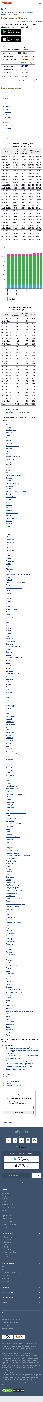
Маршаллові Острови (14, 754)
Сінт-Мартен (10, 941)
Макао (8, 730)
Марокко (9, 748)
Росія (8, 866)
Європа (8, 1074)
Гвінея (8, 547)
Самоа (8, 880)
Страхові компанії (7, 1328)
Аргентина (10, 448)
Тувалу (8, 968)
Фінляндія (9, 1006)
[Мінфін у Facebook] (8, 1140)
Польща (9, 845)
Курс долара (6, 1196)
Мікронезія (10, 775)
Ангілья (8, 440)
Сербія (8, 912)
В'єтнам (9, 521)
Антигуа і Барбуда (12, 446)
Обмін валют (6, 1267)
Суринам (9, 930)
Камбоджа (9, 649)
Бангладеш (10, 459)
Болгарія (9, 478)
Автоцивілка (6, 1325)
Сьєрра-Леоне (11, 936)
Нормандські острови (14, 794)
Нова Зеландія (11, 786)
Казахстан (9, 644)
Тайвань (9, 947)
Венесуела (10, 515)
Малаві (8, 735)
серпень (8, 117)
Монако (8, 764)
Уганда (8, 976)
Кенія (8, 663)
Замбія (8, 606)
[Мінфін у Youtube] (34, 1140)
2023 (5, 135)
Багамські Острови (13, 456)
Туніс (8, 971)
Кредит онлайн (7, 1221)
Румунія (9, 872)
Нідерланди (10, 802)
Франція (9, 997)
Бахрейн (9, 465)
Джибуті (8, 577)
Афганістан (10, 454)
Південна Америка (12, 1081)
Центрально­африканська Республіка (19, 1011)
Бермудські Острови (13, 475)
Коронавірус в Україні (14, 1058)
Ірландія (9, 628)
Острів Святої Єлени (13, 823)
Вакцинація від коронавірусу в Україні (20, 1066)
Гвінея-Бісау (10, 550)
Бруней (8, 494)
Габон (8, 526)
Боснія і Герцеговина (13, 483)
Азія (6, 1076)
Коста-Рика (10, 676)
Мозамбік (9, 759)
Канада (8, 655)
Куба (7, 681)
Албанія (9, 432)
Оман (8, 815)
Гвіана (8, 545)
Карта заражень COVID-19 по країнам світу (22, 1055)
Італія (8, 636)
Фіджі (8, 1000)
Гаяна (8, 534)
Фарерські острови (13, 989)
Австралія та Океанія (13, 1085)
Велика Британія (12, 513)
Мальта (8, 743)
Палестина (10, 831)
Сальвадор (10, 877)
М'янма (8, 772)
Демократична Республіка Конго (18, 574)
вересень (8, 120)
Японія (8, 1035)
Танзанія (9, 949)
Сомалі (8, 925)
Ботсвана (9, 486)
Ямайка (8, 1032)
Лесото (8, 700)
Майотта (9, 727)
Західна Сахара (12, 609)
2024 (5, 138)
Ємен (8, 604)
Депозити (5, 1213)
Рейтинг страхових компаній (11, 1322)
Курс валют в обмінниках (10, 1270)
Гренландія (10, 561)
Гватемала (10, 542)
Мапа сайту (7, 1122)
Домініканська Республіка (15, 582)
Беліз (8, 470)
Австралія (9, 424)
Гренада (9, 558)
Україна (8, 984)
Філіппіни (9, 1003)
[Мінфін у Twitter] (21, 1140)
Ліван (8, 711)
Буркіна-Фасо (11, 497)
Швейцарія (10, 1024)
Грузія (8, 566)
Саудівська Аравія (12, 888)
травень (8, 109)
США (7, 874)
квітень (7, 106)
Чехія (8, 1016)
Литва (8, 703)
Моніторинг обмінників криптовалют (13, 1227)
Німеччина (10, 807)
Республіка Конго (12, 861)
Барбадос (9, 462)
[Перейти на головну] (7, 2)
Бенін (8, 472)
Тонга (8, 963)
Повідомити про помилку (22, 1182)
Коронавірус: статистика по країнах (19, 1048)
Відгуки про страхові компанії (11, 1319)
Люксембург (10, 706)
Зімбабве (9, 612)
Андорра (9, 443)
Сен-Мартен (10, 896)
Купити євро (6, 1278)
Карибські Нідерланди (14, 657)
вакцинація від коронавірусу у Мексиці (27, 80)
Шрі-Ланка (10, 1030)
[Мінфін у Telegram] (15, 1140)
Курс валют (5, 1193)
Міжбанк (4, 1210)
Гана (7, 531)
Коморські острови (13, 673)
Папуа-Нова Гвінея (13, 837)
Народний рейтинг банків (10, 1224)
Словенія (9, 920)
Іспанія (8, 633)
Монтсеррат (10, 770)
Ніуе (7, 810)
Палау (8, 829)
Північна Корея (11, 858)
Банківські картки (7, 1204)
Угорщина (9, 979)
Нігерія (8, 799)
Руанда (8, 869)
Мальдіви (9, 740)
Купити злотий (6, 1281)
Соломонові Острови (13, 922)
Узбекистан (10, 981)
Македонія (10, 732)
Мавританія (10, 722)
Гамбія (8, 529)
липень (7, 114)
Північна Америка (11, 1079)
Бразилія (9, 489)
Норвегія (9, 791)
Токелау (9, 960)
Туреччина (10, 973)
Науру (8, 781)
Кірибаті (9, 692)
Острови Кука (11, 818)
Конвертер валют (7, 1218)
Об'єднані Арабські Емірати (16, 813)
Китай (8, 668)
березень (8, 104)
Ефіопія (9, 598)
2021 (5, 96)
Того (7, 957)
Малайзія (9, 738)
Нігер (8, 797)
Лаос (7, 695)
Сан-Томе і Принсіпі (13, 885)
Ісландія (9, 630)
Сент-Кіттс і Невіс (12, 906)
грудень (8, 128)
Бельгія (8, 467)
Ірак (7, 623)
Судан (8, 928)
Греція (8, 564)
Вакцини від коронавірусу (15, 1069)
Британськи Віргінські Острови (17, 491)
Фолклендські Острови (14, 992)
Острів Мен (10, 821)
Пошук (36, 1175)
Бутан (8, 502)
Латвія (8, 697)
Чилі (7, 1019)
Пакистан (9, 826)
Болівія (8, 481)
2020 (5, 92)
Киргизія (9, 665)
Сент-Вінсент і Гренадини (15, 904)
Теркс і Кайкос (11, 955)
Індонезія (9, 617)
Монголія (9, 767)
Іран (7, 625)
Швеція (8, 1027)
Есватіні (9, 593)
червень (8, 112)
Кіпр (7, 690)
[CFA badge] (31, 1337)
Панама (9, 834)
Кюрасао (9, 687)
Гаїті (7, 537)
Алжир (8, 435)
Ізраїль (8, 614)
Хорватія (9, 1008)
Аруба (8, 451)
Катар (8, 660)
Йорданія (9, 639)
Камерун (9, 652)
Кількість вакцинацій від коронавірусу (19, 1064)
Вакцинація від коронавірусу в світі (19, 1061)
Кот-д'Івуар (10, 679)
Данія (8, 572)
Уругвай (9, 987)
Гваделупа (10, 539)
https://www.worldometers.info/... (17, 412)
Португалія (10, 848)
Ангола (8, 438)
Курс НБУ (5, 1201)
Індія (7, 620)
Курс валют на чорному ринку (11, 1273)
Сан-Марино (10, 882)
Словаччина (10, 917)
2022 (5, 131)
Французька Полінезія (14, 995)
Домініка (9, 580)
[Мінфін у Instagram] (28, 1140)
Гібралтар (9, 569)
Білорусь (9, 505)
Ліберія (8, 708)
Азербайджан (11, 430)
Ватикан (9, 510)
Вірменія (9, 523)
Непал (8, 783)
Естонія (8, 596)
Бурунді (8, 499)
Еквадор (9, 585)
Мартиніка (9, 751)
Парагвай (9, 839)
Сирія (8, 914)
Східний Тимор (11, 933)
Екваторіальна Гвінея (14, 588)
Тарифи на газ (6, 1216)
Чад (7, 1013)
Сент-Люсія (10, 909)
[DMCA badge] (21, 1390)
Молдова (9, 762)
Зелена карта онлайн (9, 1317)
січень (7, 98)
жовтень (8, 122)
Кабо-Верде (10, 641)
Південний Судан (12, 853)
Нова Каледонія (12, 788)
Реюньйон (9, 864)
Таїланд (9, 952)
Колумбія (9, 671)
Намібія (8, 778)
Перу (8, 842)
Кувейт (8, 684)
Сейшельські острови (14, 890)
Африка (8, 1083)
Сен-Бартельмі (11, 893)
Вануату (9, 507)
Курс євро (5, 1199)
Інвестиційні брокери (8, 1207)
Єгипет (8, 601)
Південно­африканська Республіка (18, 855)
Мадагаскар (10, 724)
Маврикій (9, 719)
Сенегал (9, 901)
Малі (7, 746)
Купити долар (6, 1275)
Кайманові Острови (13, 647)
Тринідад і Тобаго (12, 965)
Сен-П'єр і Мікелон (13, 898)
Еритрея (9, 590)
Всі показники (10, 9)
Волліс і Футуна (11, 518)
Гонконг (8, 556)
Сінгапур (9, 939)
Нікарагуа (9, 805)
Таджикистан (10, 944)
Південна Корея (12, 850)
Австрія (8, 427)
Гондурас (9, 553)
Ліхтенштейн (10, 716)
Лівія (7, 714)
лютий (7, 101)
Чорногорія (10, 1022)
